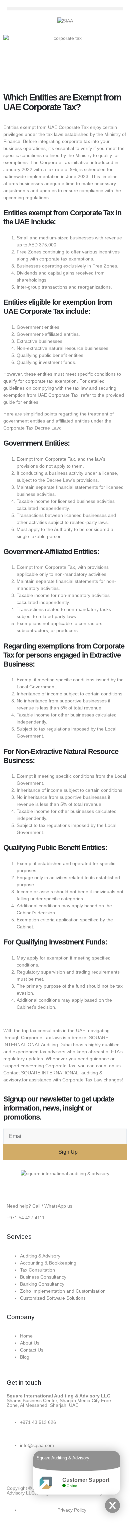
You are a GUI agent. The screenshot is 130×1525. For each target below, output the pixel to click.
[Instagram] (33, 1468)
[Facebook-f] (15, 1468)
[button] (65, 8)
